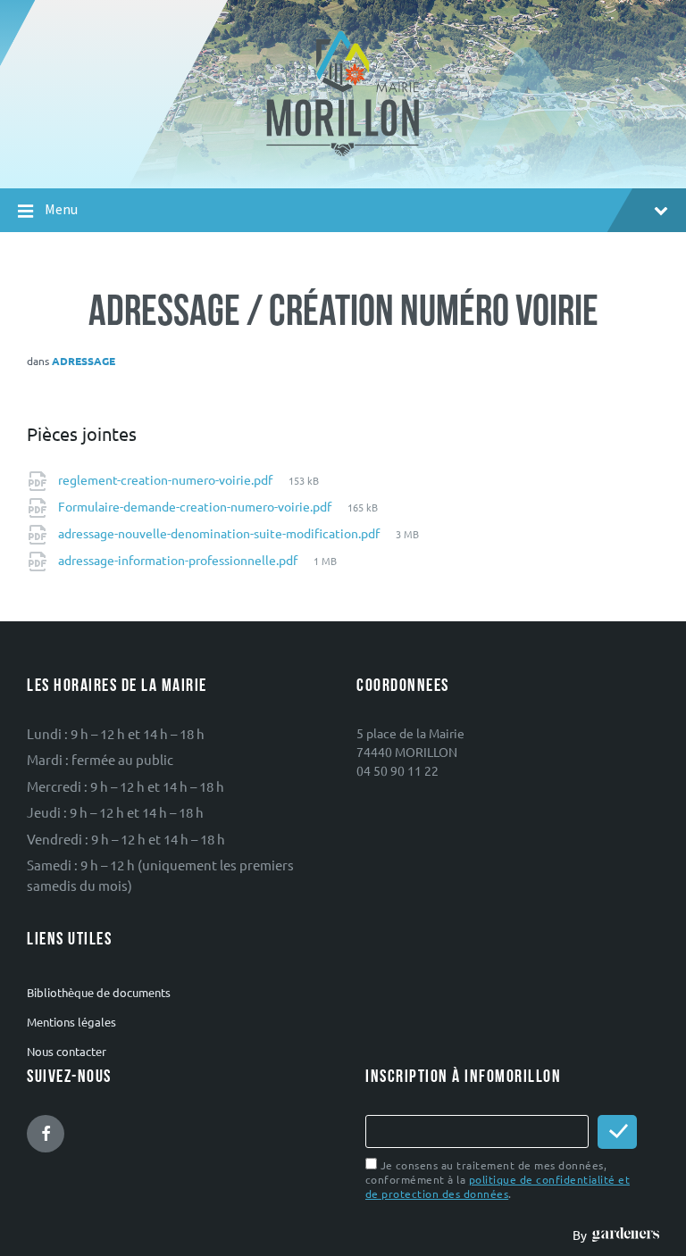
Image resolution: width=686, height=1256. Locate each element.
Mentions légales (71, 1021)
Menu (61, 209)
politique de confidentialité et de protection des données (497, 1186)
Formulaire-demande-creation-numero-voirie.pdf (196, 506)
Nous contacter (66, 1051)
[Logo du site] (343, 154)
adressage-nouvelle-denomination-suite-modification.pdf (220, 533)
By (582, 1234)
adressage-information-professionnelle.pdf (179, 560)
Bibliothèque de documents (99, 992)
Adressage (83, 361)
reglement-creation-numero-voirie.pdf (166, 479)
